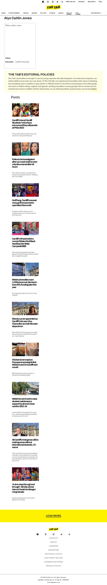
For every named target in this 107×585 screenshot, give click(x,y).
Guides (60, 13)
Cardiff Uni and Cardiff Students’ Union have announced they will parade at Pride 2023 (24, 124)
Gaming (34, 13)
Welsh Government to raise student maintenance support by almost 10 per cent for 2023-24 (24, 403)
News (4, 13)
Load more (53, 515)
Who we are (70, 1)
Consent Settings (53, 562)
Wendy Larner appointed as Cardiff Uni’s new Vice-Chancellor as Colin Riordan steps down (25, 322)
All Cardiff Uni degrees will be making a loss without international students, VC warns (25, 443)
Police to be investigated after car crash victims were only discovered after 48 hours (24, 163)
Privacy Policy (53, 566)
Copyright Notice (53, 558)
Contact (81, 1)
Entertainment (14, 13)
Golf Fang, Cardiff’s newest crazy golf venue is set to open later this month (24, 203)
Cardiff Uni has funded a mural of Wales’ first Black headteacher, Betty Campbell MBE (23, 242)
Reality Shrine (69, 13)
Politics (43, 13)
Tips (100, 1)
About (53, 542)
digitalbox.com (55, 582)
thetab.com (49, 577)
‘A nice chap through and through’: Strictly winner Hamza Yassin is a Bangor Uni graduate (24, 488)
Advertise (91, 1)
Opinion (52, 13)
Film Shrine (78, 13)
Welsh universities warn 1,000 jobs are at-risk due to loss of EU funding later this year (24, 283)
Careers (53, 546)
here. (95, 89)
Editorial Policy (53, 554)
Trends (26, 13)
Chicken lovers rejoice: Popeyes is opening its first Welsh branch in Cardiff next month (25, 363)
